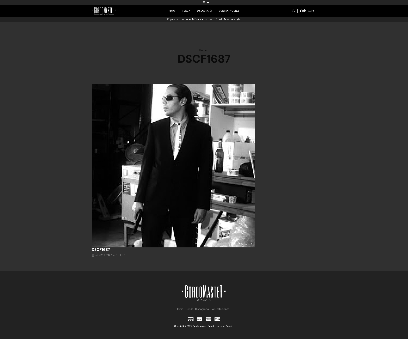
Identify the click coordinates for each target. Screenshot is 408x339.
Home (203, 50)
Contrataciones (220, 309)
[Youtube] (208, 2)
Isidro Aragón (226, 326)
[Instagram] (204, 2)
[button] (293, 10)
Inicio (180, 309)
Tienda (189, 309)
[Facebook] (200, 2)
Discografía (202, 309)
